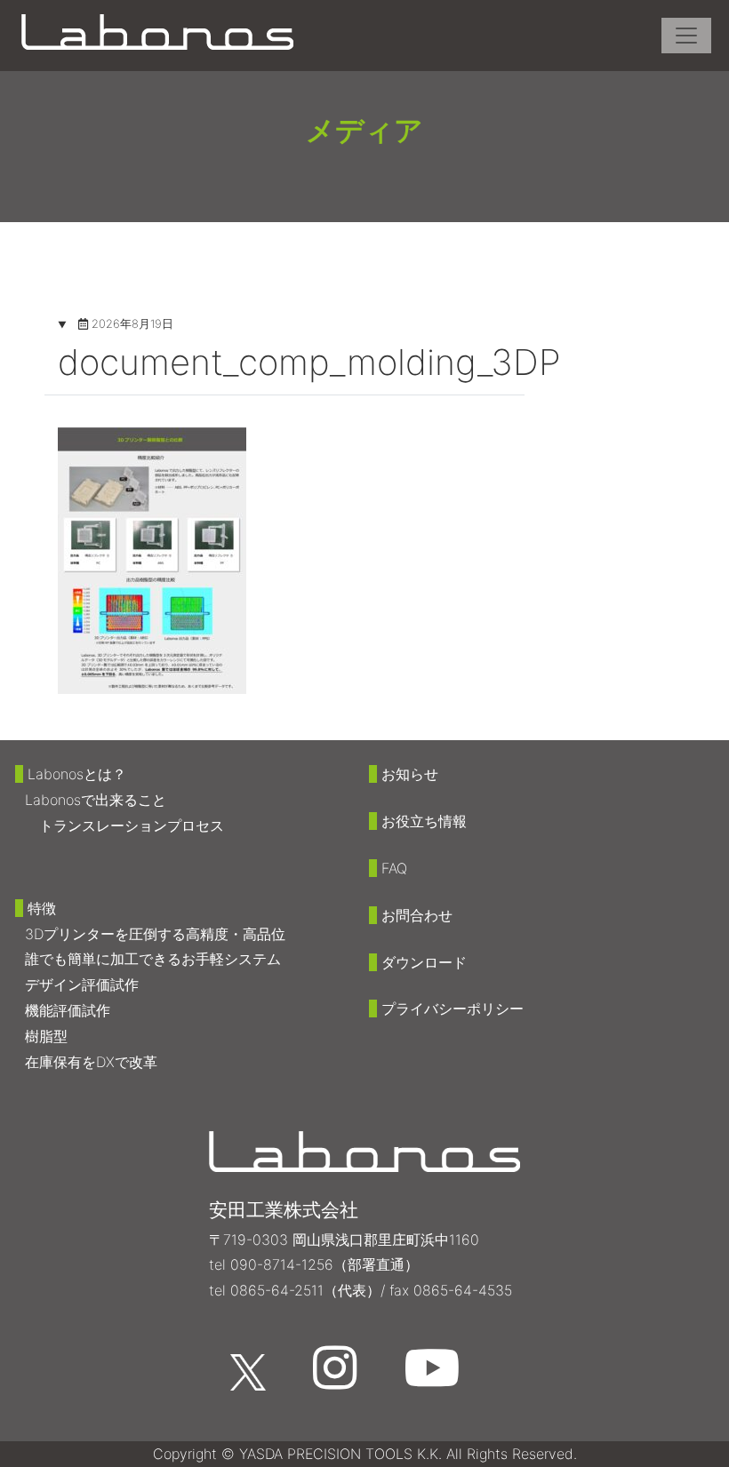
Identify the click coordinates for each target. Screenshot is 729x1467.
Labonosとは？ (77, 774)
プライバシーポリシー (452, 1008)
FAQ (394, 868)
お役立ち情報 (424, 821)
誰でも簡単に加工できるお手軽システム (153, 959)
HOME (89, 243)
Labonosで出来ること (95, 800)
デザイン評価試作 (82, 984)
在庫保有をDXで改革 (91, 1062)
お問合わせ (417, 915)
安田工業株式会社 (283, 1210)
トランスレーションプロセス (131, 825)
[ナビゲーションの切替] (686, 35)
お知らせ (409, 774)
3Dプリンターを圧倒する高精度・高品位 (155, 934)
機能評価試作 (67, 1010)
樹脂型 (46, 1036)
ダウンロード (424, 962)
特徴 (42, 908)
